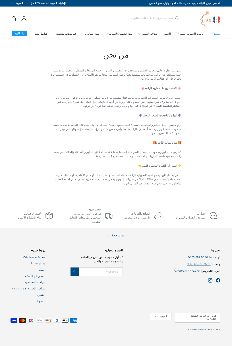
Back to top (118, 235)
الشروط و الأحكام (35, 276)
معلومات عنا (38, 263)
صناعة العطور (150, 34)
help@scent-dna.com (187, 271)
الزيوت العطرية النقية (192, 34)
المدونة (41, 301)
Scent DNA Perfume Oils (200, 329)
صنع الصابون (92, 34)
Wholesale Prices (34, 257)
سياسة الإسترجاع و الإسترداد (28, 288)
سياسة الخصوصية (34, 282)
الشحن (41, 295)
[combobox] (114, 18)
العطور (167, 34)
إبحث (42, 270)
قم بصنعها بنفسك (66, 34)
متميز (217, 34)
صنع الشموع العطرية (120, 34)
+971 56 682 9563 (200, 257)
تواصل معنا (40, 34)
